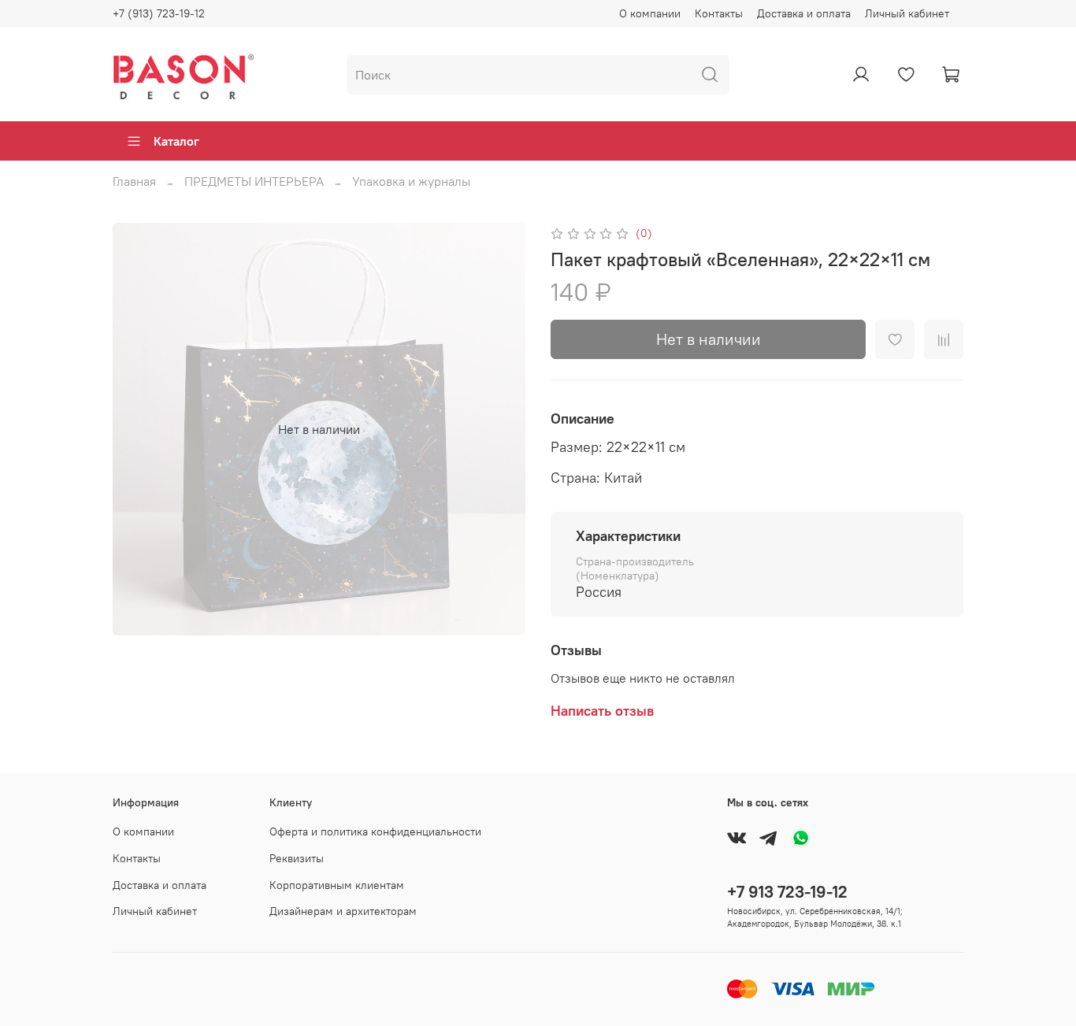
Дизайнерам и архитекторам (343, 911)
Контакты (719, 13)
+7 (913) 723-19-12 (159, 13)
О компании (650, 13)
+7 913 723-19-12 (787, 891)
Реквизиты (296, 858)
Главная (134, 181)
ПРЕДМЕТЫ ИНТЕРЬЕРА (254, 181)
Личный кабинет (907, 13)
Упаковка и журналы (411, 181)
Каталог (176, 141)
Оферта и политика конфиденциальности (375, 831)
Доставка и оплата (804, 13)
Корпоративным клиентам (336, 885)
